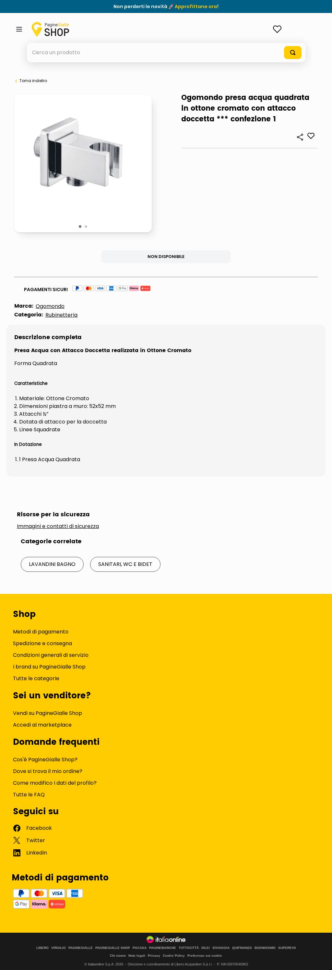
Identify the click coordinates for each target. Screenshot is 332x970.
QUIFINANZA (242, 948)
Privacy (154, 955)
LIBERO (42, 948)
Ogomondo (50, 306)
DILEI (205, 948)
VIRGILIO (58, 948)
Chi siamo (118, 955)
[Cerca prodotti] (293, 52)
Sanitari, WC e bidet (125, 564)
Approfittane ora (196, 6)
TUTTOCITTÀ (189, 948)
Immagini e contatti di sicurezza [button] (58, 526)
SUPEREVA (287, 948)
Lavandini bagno (52, 564)
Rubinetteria (61, 315)
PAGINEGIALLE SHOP (112, 948)
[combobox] (166, 52)
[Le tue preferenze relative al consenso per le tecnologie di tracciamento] (320, 958)
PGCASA (140, 948)
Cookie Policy (174, 955)
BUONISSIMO (265, 948)
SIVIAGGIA (221, 948)
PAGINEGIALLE (80, 948)
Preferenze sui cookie (204, 955)
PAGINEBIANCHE (162, 948)
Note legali (136, 955)
